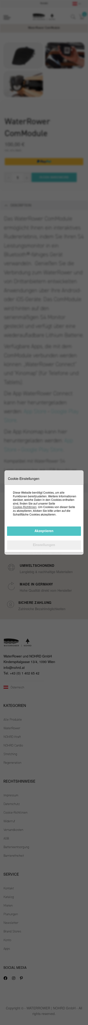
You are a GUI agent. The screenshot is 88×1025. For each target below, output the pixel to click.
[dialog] (44, 512)
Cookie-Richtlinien (25, 507)
